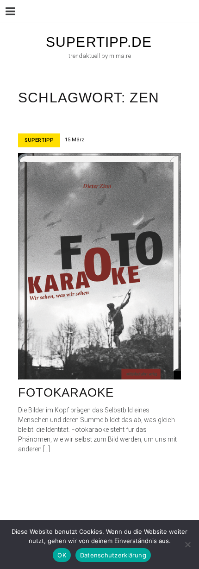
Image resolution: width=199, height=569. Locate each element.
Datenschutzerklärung (113, 555)
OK (61, 555)
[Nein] (187, 544)
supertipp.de (99, 42)
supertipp (39, 140)
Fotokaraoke (66, 392)
